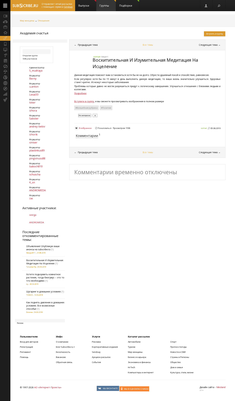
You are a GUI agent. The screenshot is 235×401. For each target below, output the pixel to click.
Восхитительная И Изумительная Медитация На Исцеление (44, 262)
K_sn (32, 182)
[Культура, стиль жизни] (5, 55)
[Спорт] (5, 77)
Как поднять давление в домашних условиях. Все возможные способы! (45, 305)
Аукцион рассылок (101, 357)
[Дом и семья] (5, 32)
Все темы (148, 44)
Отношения (43, 20)
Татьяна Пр (31, 267)
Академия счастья (34, 33)
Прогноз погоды (178, 346)
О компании (62, 341)
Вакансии (61, 357)
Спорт (173, 341)
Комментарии (87, 136)
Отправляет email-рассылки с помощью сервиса (57, 5)
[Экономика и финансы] (5, 94)
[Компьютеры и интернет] (5, 49)
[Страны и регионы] (5, 83)
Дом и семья (176, 367)
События (96, 362)
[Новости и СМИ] (5, 60)
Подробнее (80, 93)
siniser (33, 142)
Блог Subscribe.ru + (65, 346)
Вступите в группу (84, 101)
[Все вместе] (5, 16)
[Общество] (5, 66)
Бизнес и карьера (137, 357)
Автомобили (134, 341)
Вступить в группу (214, 33)
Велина (29, 312)
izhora (33, 110)
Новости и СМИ (178, 352)
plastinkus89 (37, 150)
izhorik (33, 134)
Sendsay (96, 352)
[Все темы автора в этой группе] (209, 128)
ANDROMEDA (37, 190)
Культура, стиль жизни (181, 372)
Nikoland (220, 387)
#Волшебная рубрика (86, 107)
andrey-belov (37, 126)
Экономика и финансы (139, 362)
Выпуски (83, 5)
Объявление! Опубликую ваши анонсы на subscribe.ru (42, 248)
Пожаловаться (104, 128)
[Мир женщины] (5, 38)
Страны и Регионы (179, 357)
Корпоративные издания (105, 346)
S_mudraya (35, 70)
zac (31, 198)
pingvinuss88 (37, 158)
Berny (32, 78)
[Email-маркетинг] (5, 99)
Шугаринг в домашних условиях (43, 291)
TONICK (29, 295)
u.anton (34, 86)
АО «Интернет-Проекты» (47, 387)
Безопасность (63, 352)
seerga (32, 214)
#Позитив (106, 107)
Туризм (131, 346)
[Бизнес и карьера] (5, 27)
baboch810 (36, 166)
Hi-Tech (131, 367)
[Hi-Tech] (5, 44)
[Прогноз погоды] (5, 71)
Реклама (96, 341)
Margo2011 (30, 253)
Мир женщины (27, 20)
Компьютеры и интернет (141, 372)
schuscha (34, 174)
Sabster (34, 118)
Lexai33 (33, 94)
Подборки (125, 5)
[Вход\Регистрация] (206, 5)
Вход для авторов (29, 341)
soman (204, 128)
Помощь (24, 357)
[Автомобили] (5, 21)
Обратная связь (64, 362)
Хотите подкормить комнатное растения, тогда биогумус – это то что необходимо (45, 277)
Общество (175, 362)
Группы (104, 5)
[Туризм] (5, 88)
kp (27, 284)
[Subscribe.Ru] (25, 5)
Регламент (25, 352)
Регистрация (26, 346)
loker (32, 102)
